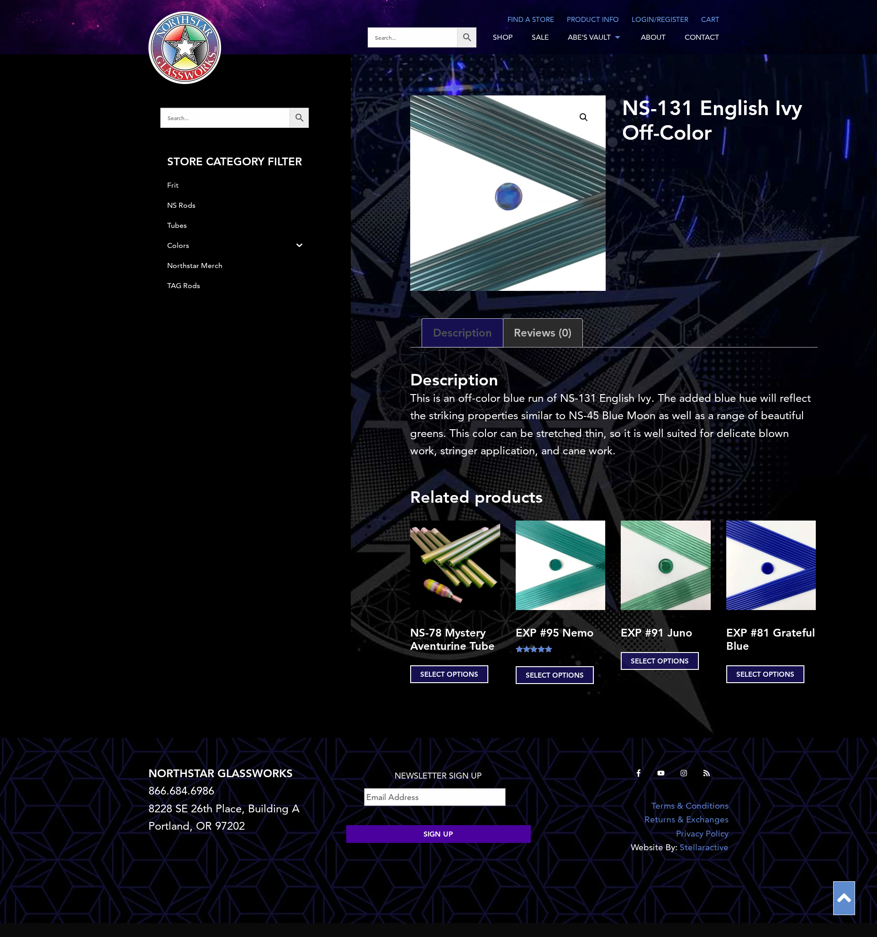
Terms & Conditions (690, 805)
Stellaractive (704, 847)
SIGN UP (438, 834)
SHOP (502, 37)
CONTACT (702, 37)
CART (710, 19)
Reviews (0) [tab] (542, 332)
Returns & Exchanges (687, 819)
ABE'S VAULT (589, 37)
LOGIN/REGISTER (660, 19)
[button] (584, 117)
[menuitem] (425, 37)
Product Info (593, 19)
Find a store (530, 19)
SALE (540, 37)
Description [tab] (462, 332)
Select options (449, 674)
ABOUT (653, 37)
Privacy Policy (702, 833)
